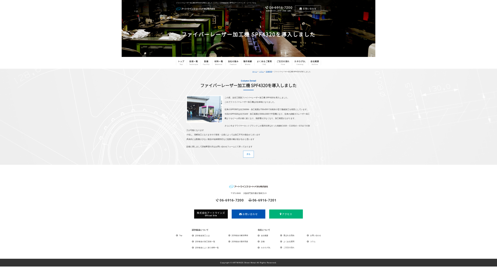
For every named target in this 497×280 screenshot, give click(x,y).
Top (180, 235)
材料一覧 (218, 62)
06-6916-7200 (281, 8)
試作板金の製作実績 (240, 241)
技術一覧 (193, 62)
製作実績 (247, 62)
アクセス (287, 214)
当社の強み (233, 62)
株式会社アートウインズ (211, 214)
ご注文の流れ (283, 62)
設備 (206, 62)
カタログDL (300, 62)
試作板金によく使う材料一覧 (207, 248)
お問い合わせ (310, 8)
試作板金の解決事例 (240, 235)
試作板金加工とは (202, 235)
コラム (261, 72)
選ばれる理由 (288, 235)
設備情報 (269, 72)
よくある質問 (288, 241)
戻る (248, 154)
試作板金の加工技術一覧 (205, 241)
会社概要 (314, 62)
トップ (181, 62)
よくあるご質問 (264, 62)
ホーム (254, 72)
